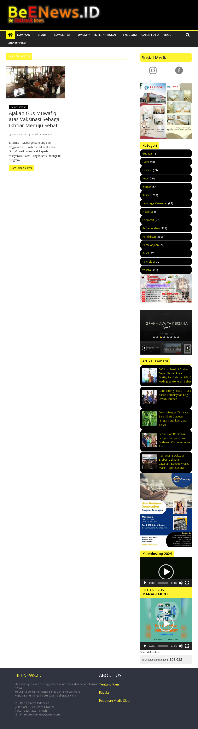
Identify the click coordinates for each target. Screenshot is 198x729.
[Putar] (145, 583)
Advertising (17, 43)
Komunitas (62, 35)
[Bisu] (181, 583)
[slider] (163, 583)
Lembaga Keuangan (154, 203)
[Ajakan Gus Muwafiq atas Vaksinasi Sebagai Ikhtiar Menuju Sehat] (35, 82)
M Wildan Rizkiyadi (42, 134)
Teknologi (129, 35)
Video (167, 35)
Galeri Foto (150, 35)
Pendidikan (149, 236)
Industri (147, 187)
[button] (166, 325)
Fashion (147, 170)
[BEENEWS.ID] (10, 35)
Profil (145, 253)
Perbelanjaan (150, 245)
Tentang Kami (109, 684)
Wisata (146, 270)
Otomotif (148, 220)
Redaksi (104, 692)
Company (23, 35)
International (105, 35)
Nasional (147, 211)
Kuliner (146, 195)
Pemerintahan (18, 107)
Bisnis (42, 35)
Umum (82, 35)
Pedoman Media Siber (115, 700)
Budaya (147, 153)
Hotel (145, 178)
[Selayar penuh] (187, 583)
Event (145, 162)
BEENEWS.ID (28, 675)
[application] (166, 572)
